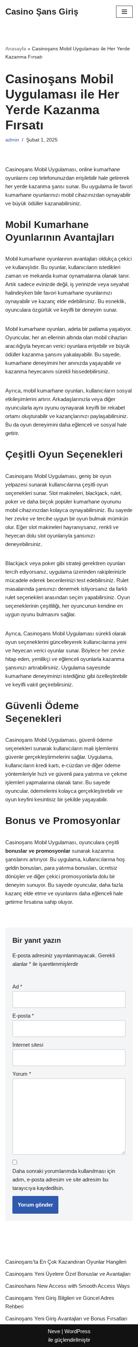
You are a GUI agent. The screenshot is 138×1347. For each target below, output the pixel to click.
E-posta (23, 1016)
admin (12, 140)
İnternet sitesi (27, 1045)
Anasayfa (15, 48)
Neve (54, 1331)
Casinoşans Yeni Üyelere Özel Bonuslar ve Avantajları (68, 1274)
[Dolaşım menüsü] (124, 12)
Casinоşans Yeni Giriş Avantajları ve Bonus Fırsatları (66, 1318)
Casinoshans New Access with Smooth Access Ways (67, 1286)
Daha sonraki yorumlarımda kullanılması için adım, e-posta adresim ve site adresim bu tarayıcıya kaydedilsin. (63, 1179)
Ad (17, 987)
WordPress (77, 1331)
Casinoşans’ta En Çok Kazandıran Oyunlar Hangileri (65, 1262)
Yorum (21, 1074)
